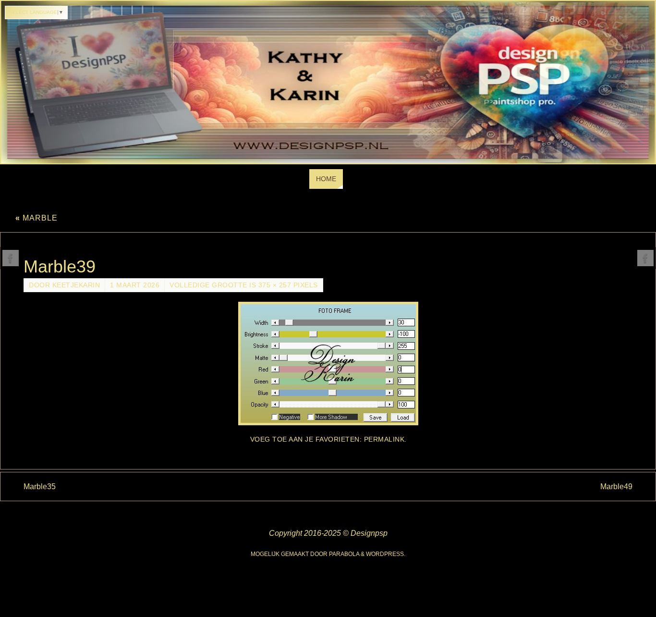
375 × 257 (275, 285)
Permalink (384, 439)
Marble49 (616, 486)
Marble (36, 218)
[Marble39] (328, 363)
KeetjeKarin (76, 285)
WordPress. (385, 554)
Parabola (344, 554)
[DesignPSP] (10, 258)
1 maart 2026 (134, 285)
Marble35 (40, 486)
